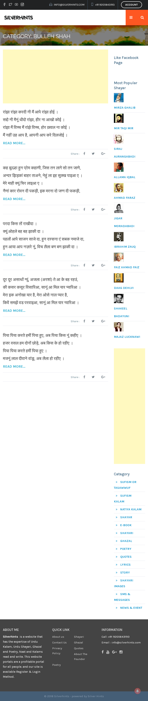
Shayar (126, 517)
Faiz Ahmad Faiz (126, 267)
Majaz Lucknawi (127, 337)
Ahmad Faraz (124, 198)
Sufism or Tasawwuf (125, 485)
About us (58, 636)
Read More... (14, 143)
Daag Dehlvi (124, 288)
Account (131, 4)
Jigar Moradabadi (124, 222)
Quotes (126, 556)
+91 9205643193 (105, 4)
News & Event (131, 608)
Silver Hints (96, 696)
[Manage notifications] (138, 691)
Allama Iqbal (124, 177)
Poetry (125, 549)
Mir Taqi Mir (123, 128)
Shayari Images (123, 583)
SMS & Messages (122, 597)
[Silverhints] (19, 17)
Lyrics (125, 564)
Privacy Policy (57, 650)
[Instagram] (22, 5)
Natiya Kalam (130, 509)
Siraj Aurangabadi (124, 152)
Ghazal (126, 541)
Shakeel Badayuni (121, 312)
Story (125, 572)
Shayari (126, 533)
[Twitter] (10, 5)
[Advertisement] (55, 76)
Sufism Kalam (122, 498)
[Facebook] (5, 5)
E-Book (126, 525)
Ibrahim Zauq (125, 246)
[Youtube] (16, 5)
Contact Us (59, 642)
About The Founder (80, 656)
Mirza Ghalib (124, 107)
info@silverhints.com (69, 4)
